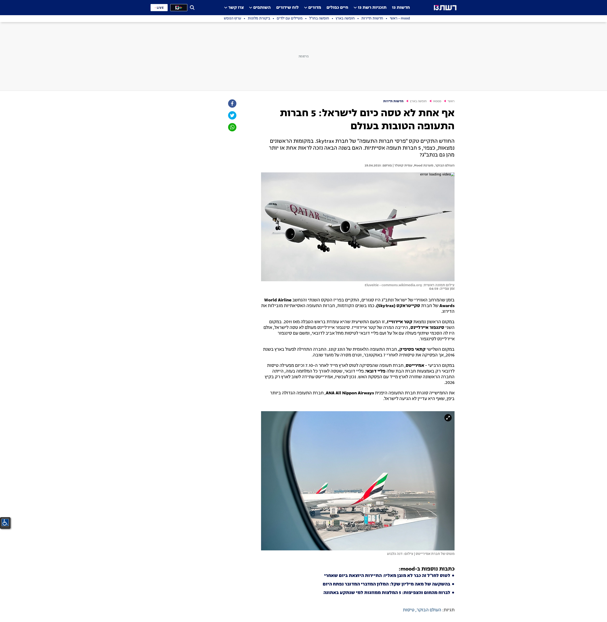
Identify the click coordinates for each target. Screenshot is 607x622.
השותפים (262, 7)
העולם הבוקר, (444, 165)
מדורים (314, 7)
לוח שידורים (287, 7)
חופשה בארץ (418, 101)
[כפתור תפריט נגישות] (5, 522)
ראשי (451, 101)
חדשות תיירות (393, 101)
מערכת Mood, (422, 165)
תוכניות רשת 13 (372, 7)
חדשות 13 (401, 7)
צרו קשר (236, 7)
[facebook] (231, 103)
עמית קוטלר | (402, 165)
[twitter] (231, 115)
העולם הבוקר (429, 610)
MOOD (437, 101)
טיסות (408, 610)
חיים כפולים (337, 7)
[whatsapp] (231, 127)
